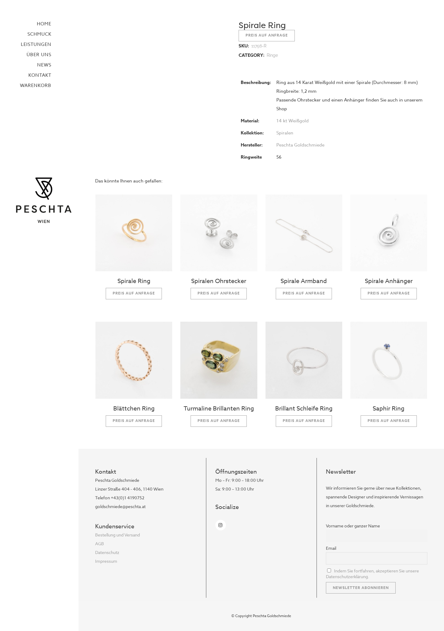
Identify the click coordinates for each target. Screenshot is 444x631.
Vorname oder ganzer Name (353, 526)
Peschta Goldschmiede (300, 145)
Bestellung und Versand (117, 535)
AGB (99, 543)
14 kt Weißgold (292, 121)
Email (331, 548)
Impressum (106, 561)
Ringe (272, 55)
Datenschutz (107, 552)
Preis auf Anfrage (267, 35)
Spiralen (284, 133)
